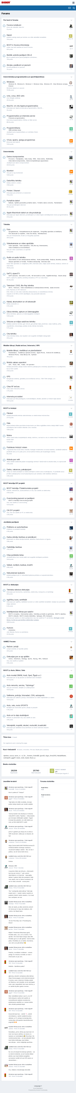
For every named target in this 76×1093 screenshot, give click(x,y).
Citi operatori (30, 364)
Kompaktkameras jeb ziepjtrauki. (29, 231)
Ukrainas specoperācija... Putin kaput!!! (20, 787)
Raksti (9, 35)
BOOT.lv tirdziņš (9, 408)
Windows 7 (29, 84)
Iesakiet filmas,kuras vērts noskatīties (20, 901)
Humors (10, 628)
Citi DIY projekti (13, 510)
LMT (10, 364)
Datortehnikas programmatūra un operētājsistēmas (23, 77)
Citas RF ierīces (13, 386)
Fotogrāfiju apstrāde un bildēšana (51, 231)
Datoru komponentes (15, 157)
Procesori (12, 159)
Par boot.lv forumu (10, 20)
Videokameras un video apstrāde (20, 243)
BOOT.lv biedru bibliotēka (27, 616)
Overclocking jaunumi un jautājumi (20, 498)
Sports (30, 658)
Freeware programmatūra (17, 118)
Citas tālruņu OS (25, 354)
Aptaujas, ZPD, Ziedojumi (44, 616)
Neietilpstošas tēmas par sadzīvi (20, 612)
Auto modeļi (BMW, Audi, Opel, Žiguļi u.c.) (24, 675)
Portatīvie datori (13, 201)
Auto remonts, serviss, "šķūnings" (20, 685)
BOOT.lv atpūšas (60, 614)
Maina (9, 435)
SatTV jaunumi (13, 275)
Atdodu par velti (13, 459)
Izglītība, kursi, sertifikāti (17, 600)
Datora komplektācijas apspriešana (37, 161)
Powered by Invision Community (38, 1090)
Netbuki (11, 203)
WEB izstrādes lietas (15, 130)
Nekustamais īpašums (16, 573)
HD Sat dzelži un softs (38, 275)
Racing (35, 658)
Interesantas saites (27, 614)
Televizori (16, 287)
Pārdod (10, 413)
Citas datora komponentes (17, 161)
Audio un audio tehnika (16, 257)
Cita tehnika (11, 334)
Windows (10, 82)
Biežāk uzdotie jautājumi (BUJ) (19, 55)
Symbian (34, 354)
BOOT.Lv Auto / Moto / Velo (14, 670)
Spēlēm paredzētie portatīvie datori (25, 203)
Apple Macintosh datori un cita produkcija (24, 213)
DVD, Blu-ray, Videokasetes (39, 245)
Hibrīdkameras (42, 233)
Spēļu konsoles (54, 287)
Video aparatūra (24, 245)
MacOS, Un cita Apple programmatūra (22, 106)
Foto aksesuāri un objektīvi (17, 233)
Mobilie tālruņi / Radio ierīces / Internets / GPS (21, 345)
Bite (19, 364)
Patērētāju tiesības (14, 547)
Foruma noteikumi (14, 25)
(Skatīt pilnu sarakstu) (42, 749)
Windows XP (48, 84)
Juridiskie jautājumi (11, 522)
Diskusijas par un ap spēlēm (18, 657)
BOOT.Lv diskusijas (11, 585)
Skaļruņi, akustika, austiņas (58, 259)
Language (37, 1086)
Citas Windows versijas (60, 84)
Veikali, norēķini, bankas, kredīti (20, 565)
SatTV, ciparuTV (13, 273)
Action (11, 658)
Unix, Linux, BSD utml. (16, 96)
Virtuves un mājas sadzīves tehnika (21, 322)
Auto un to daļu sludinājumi (18, 715)
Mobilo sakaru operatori (16, 362)
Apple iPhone (41, 352)
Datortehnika (8, 152)
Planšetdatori (58, 203)
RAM (34, 159)
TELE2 (14, 364)
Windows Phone (14, 354)
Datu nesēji (28, 159)
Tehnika (6, 224)
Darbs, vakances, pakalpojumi (19, 469)
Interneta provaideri (15, 396)
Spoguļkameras (13, 231)
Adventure (17, 658)
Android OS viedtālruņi (53, 352)
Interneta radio (45, 261)
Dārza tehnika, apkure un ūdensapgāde (23, 312)
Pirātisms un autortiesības (17, 527)
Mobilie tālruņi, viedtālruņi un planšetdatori (24, 350)
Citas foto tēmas (31, 233)
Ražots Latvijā (12, 646)
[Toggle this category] (72, 20)
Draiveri (11, 86)
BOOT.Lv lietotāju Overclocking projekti (21, 500)
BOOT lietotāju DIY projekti (14, 483)
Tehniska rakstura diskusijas (18, 590)
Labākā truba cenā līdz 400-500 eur (20, 856)
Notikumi (45, 658)
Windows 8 (20, 84)
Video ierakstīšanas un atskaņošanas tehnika (35, 287)
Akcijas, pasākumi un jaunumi (19, 65)
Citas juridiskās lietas (15, 555)
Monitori (10, 171)
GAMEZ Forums (9, 642)
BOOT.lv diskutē (13, 616)
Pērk (8, 423)
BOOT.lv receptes (14, 614)
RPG (40, 658)
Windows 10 (12, 84)
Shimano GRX (13, 866)
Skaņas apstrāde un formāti (17, 261)
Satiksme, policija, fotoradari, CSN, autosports (25, 695)
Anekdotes (12, 630)
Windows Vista (38, 84)
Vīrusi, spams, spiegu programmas (21, 140)
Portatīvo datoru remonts (45, 203)
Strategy (24, 658)
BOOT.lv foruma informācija (18, 45)
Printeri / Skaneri (13, 191)
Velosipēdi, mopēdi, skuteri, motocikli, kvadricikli (26, 725)
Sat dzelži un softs (24, 275)
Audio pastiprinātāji (43, 259)
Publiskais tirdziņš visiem (17, 447)
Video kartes (41, 159)
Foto (8, 229)
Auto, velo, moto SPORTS (17, 705)
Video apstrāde (13, 245)
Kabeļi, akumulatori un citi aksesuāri (21, 302)
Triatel (23, 364)
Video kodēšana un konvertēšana (19, 247)
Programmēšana (13, 128)
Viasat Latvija (62, 275)
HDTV (10, 287)
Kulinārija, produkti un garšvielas (44, 614)
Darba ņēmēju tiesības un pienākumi (21, 537)
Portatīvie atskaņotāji (33, 261)
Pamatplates (19, 159)
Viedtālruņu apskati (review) (26, 352)
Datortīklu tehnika (14, 181)
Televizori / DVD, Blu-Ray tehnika (20, 285)
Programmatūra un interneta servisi (21, 116)
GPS (8, 376)
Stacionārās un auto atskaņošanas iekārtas (22, 259)
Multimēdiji (49, 159)
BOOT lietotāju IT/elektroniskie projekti (22, 488)
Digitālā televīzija (51, 275)
